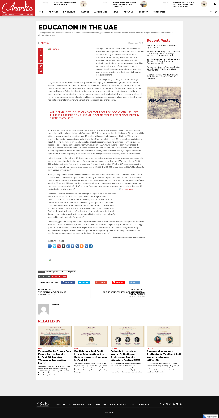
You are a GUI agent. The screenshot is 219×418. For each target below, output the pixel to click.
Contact (143, 12)
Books (105, 3)
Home (40, 12)
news (73, 272)
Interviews (69, 12)
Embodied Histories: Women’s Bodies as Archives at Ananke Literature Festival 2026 (163, 69)
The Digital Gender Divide (52, 292)
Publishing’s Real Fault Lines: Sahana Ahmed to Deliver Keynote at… (183, 4)
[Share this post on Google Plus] (40, 60)
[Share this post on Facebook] (40, 50)
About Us (128, 12)
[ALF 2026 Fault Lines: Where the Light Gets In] (83, 4)
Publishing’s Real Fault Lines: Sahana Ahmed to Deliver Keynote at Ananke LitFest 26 (163, 61)
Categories (159, 12)
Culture (84, 12)
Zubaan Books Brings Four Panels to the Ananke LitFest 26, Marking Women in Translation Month (163, 53)
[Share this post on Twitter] (40, 55)
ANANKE (45, 43)
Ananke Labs (100, 12)
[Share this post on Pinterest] (40, 66)
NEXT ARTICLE (138, 290)
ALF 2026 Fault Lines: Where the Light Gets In (64, 3)
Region (62, 277)
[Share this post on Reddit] (40, 71)
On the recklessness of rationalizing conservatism (124, 293)
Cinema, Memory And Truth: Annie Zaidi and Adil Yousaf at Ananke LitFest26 (162, 77)
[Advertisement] (92, 263)
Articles (44, 3)
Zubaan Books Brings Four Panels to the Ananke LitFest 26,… (124, 4)
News (115, 12)
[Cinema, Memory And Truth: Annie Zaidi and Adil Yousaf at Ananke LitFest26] (164, 336)
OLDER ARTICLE (45, 290)
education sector (62, 272)
